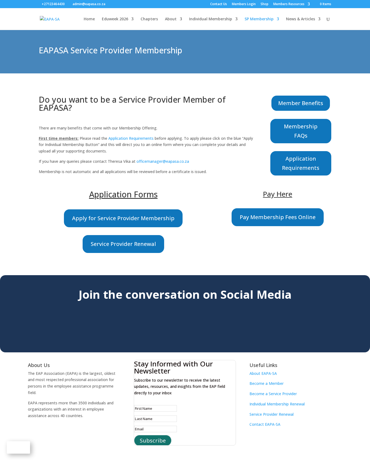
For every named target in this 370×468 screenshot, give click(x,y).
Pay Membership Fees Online (278, 217)
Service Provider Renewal (123, 244)
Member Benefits (300, 103)
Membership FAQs (300, 131)
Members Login (244, 4)
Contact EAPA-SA (264, 424)
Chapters (149, 19)
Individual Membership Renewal (277, 404)
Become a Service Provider (273, 393)
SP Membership (259, 19)
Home (89, 19)
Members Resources (288, 4)
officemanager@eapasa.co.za (163, 161)
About (171, 19)
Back (18, 447)
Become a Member (266, 383)
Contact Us (218, 4)
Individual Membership (210, 19)
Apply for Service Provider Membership (123, 218)
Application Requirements (131, 138)
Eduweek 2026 (115, 19)
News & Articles (300, 19)
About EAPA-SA (263, 373)
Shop (264, 4)
